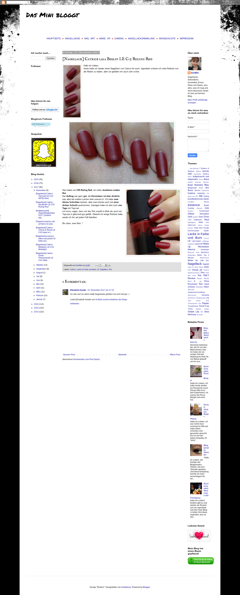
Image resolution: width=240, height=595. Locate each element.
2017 (36, 187)
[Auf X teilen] (103, 265)
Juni (38, 280)
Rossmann (192, 284)
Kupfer (206, 231)
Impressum (186, 38)
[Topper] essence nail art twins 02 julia (45, 222)
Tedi (189, 300)
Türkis (190, 309)
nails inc (191, 267)
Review (191, 278)
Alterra (198, 171)
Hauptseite (54, 38)
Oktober (40, 265)
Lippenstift (199, 244)
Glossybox (204, 214)
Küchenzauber (193, 231)
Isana (200, 225)
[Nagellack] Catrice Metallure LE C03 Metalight (45, 246)
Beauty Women (202, 182)
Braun (190, 190)
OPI (189, 270)
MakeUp (191, 249)
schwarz (191, 287)
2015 (36, 308)
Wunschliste (167, 38)
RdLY (206, 275)
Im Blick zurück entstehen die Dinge (111, 299)
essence (194, 205)
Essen (206, 202)
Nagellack (104, 269)
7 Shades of (204, 168)
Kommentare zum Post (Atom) (86, 359)
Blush (201, 188)
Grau (201, 217)
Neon (197, 267)
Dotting (206, 196)
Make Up (104, 38)
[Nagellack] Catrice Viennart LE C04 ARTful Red (44, 195)
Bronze (197, 190)
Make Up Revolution (198, 245)
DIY (196, 196)
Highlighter (192, 222)
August (39, 273)
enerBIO (191, 202)
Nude (206, 267)
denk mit (191, 196)
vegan (206, 309)
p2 (201, 269)
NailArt (206, 264)
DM (200, 196)
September (41, 269)
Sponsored (192, 295)
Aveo (201, 179)
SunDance (192, 298)
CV (208, 193)
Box (207, 188)
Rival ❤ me (195, 281)
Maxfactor (205, 252)
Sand (206, 284)
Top (199, 303)
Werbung (192, 314)
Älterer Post (175, 354)
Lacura (206, 238)
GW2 (190, 220)
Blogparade (192, 188)
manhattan (205, 249)
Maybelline (192, 255)
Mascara (191, 252)
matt (197, 252)
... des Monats (193, 168)
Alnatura (191, 171)
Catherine (205, 190)
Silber (206, 287)
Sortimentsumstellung (196, 292)
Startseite (122, 354)
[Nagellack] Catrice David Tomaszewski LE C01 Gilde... (44, 256)
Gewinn (190, 211)
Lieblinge (205, 241)
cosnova (201, 193)
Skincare (191, 289)
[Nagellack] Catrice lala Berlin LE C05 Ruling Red (45, 204)
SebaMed (199, 287)
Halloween (198, 220)
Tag (207, 298)
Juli (38, 276)
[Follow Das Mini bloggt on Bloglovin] (45, 111)
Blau (206, 185)
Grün (206, 216)
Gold (190, 217)
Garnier (199, 208)
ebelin (206, 199)
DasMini (195, 73)
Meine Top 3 (203, 255)
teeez (198, 300)
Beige (190, 185)
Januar (39, 299)
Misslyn (191, 258)
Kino (201, 228)
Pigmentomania (194, 273)
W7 (202, 312)
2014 (36, 312)
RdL (200, 275)
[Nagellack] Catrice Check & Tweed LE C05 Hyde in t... (45, 230)
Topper (205, 303)
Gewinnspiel (204, 211)
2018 (36, 183)
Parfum (206, 270)
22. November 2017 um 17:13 (101, 290)
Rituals (206, 278)
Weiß (206, 312)
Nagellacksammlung (141, 38)
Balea (206, 179)
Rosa (206, 281)
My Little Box (202, 260)
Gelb (207, 208)
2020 (36, 179)
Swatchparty (201, 298)
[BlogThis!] (100, 265)
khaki (196, 228)
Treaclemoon (193, 306)
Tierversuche (192, 303)
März (38, 292)
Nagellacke (72, 38)
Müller (190, 260)
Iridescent (192, 225)
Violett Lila (193, 311)
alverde (205, 171)
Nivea (201, 267)
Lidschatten (196, 241)
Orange (195, 270)
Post (194, 275)
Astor (190, 176)
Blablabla (198, 185)
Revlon (199, 278)
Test (207, 300)
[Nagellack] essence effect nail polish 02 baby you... (46, 238)
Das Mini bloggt (52, 14)
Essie (206, 205)
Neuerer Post (69, 354)
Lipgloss (191, 244)
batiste (190, 182)
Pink (203, 273)
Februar (40, 295)
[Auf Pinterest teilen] (109, 265)
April (38, 288)
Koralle (206, 228)
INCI (207, 222)
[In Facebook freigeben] (106, 265)
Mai (38, 284)
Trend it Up (204, 306)
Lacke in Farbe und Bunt (86, 269)
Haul (206, 219)
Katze (207, 225)
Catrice (73, 269)
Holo (201, 222)
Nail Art (89, 38)
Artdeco (206, 174)
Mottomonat (204, 258)
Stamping (205, 295)
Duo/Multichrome (195, 199)
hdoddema (126, 587)
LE (98, 269)
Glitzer (191, 213)
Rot (110, 269)
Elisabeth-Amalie (78, 290)
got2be (195, 217)
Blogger (146, 587)
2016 (36, 304)
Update (198, 309)
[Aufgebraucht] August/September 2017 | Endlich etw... (45, 214)
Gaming (119, 38)
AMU (190, 174)
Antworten (74, 303)
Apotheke (197, 174)
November (41, 190)
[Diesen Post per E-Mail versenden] (97, 265)
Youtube (199, 315)
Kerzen (190, 228)
